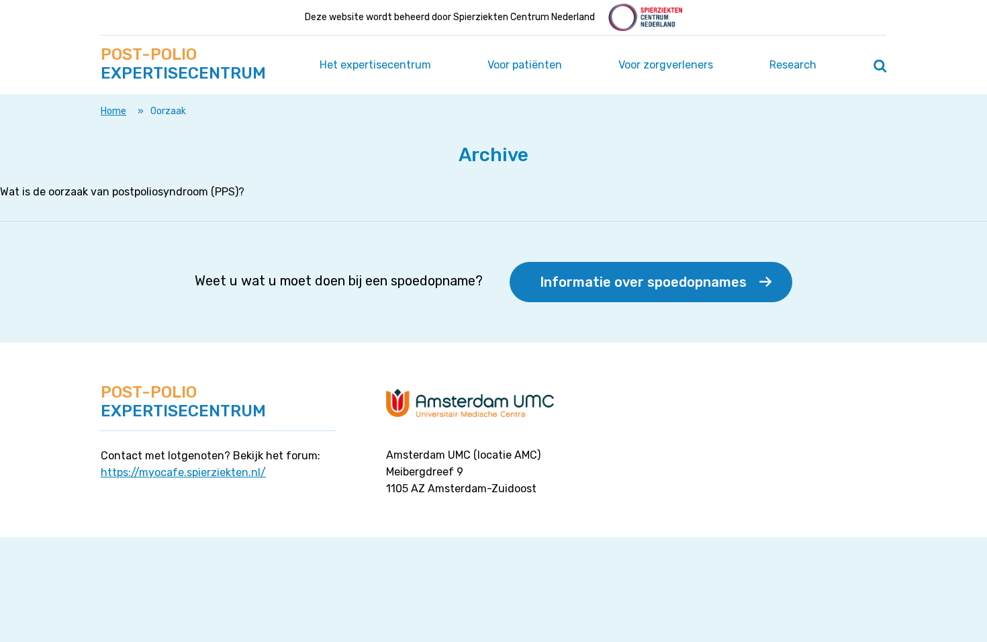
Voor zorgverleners (665, 64)
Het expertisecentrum (375, 64)
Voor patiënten (524, 64)
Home (113, 111)
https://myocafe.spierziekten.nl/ (183, 472)
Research (792, 64)
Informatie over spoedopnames (643, 282)
